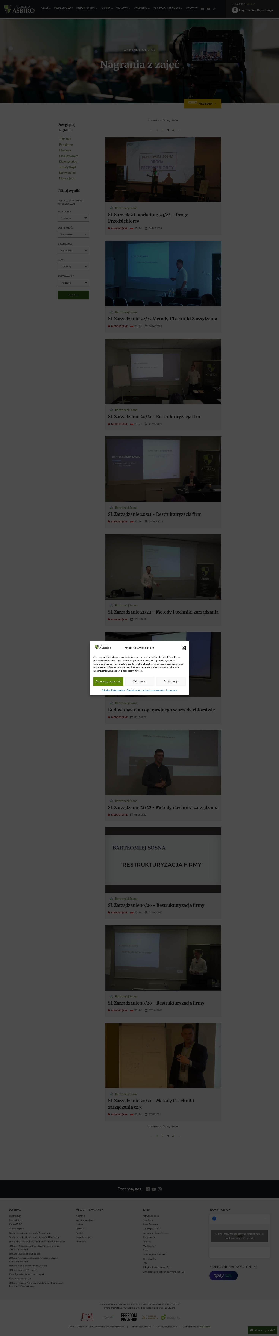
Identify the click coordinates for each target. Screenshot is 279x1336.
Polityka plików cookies (113, 690)
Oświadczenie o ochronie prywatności (145, 690)
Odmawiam (140, 681)
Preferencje (171, 681)
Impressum (171, 690)
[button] (184, 648)
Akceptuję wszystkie (108, 681)
